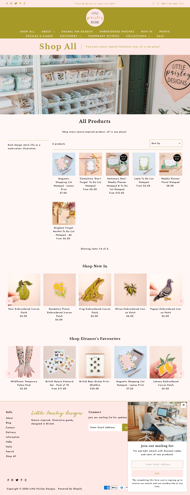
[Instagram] (11, 3)
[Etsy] (24, 3)
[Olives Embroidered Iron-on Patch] (130, 289)
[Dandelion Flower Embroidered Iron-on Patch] (59, 289)
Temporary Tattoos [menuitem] (103, 36)
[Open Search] (153, 4)
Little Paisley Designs (42, 488)
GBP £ (164, 3)
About (9, 418)
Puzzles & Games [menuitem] (39, 36)
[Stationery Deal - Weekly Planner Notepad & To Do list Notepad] (117, 164)
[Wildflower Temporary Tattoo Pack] (24, 362)
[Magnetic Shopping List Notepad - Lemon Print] (63, 164)
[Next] (180, 301)
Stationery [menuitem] (69, 36)
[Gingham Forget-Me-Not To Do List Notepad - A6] (63, 213)
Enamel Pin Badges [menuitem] (77, 31)
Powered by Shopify (70, 488)
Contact (10, 427)
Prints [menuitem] (164, 31)
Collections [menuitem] (137, 36)
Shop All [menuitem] (27, 31)
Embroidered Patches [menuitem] (117, 31)
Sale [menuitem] (160, 36)
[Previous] (9, 301)
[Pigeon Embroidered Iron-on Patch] (166, 289)
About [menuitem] (47, 31)
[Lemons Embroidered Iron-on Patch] (166, 362)
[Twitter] (16, 3)
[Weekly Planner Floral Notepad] (170, 164)
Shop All (11, 456)
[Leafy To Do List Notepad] (144, 164)
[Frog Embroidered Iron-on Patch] (95, 289)
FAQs (9, 441)
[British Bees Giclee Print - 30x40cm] (95, 362)
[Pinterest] (20, 3)
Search (10, 451)
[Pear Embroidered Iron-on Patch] (24, 289)
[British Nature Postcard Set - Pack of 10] (59, 362)
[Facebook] (7, 3)
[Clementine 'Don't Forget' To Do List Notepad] (90, 164)
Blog (8, 422)
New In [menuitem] (147, 31)
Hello (9, 446)
